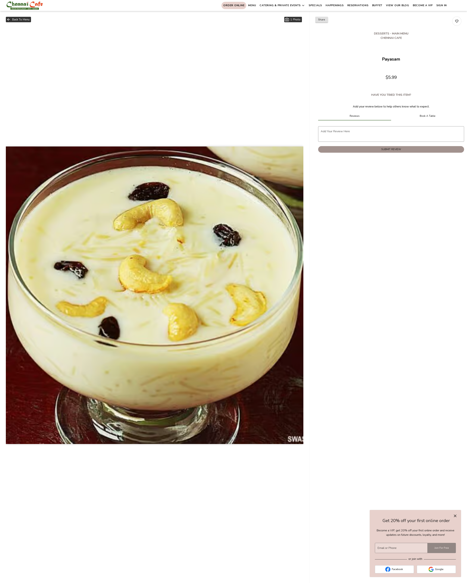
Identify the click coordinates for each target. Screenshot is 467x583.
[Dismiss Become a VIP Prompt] (455, 515)
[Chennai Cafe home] (36, 5)
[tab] (354, 116)
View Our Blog (397, 5)
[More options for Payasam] (456, 21)
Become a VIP (423, 5)
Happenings (335, 5)
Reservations (357, 5)
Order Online (233, 5)
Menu (252, 5)
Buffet (377, 5)
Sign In (441, 5)
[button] (282, 5)
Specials (315, 5)
